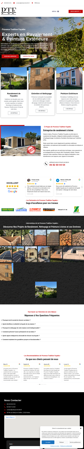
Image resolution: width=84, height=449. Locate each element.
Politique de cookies (54, 446)
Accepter (48, 442)
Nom (11, 444)
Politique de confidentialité (66, 446)
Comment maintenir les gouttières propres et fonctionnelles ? (22, 339)
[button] (81, 428)
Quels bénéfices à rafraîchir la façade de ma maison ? (19, 324)
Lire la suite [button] (30, 194)
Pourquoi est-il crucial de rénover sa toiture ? (17, 320)
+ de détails (14, 113)
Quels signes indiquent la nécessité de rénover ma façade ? (21, 335)
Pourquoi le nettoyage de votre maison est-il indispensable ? (21, 328)
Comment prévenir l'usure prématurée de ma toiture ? (19, 331)
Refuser (61, 442)
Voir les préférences (75, 442)
